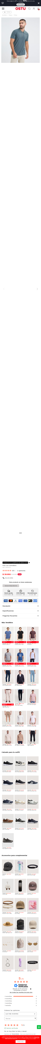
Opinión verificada (12, 1028)
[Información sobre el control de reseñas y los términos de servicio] (31, 989)
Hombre (4, 15)
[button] (34, 9)
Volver (8, 12)
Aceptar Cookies (20, 1041)
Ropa (10, 15)
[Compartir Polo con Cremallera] (4, 557)
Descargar (20, 4)
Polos (15, 15)
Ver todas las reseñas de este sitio (21, 992)
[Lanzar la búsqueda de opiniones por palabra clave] (35, 1018)
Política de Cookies (36, 1037)
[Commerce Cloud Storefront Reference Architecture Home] (20, 8)
